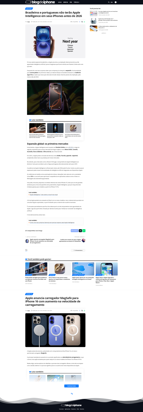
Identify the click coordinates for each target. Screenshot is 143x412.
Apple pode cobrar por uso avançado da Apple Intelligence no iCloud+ (83, 278)
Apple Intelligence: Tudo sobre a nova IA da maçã (44, 194)
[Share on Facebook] (80, 22)
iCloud (75, 275)
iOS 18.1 (71, 147)
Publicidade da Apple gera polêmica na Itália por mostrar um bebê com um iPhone (36, 279)
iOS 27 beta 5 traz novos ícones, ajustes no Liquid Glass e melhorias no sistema (59, 279)
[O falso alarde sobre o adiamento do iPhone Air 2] (93, 28)
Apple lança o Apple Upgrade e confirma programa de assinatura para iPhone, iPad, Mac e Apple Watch (106, 280)
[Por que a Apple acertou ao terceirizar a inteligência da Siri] (93, 13)
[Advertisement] (104, 56)
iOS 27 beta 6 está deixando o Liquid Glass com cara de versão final (73, 136)
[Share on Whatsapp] (84, 22)
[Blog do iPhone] (40, 2)
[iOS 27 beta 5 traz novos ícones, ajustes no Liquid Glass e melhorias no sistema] (60, 269)
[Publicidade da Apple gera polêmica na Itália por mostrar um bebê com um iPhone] (36, 269)
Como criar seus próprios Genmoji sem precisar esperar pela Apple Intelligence (52, 222)
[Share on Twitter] (82, 22)
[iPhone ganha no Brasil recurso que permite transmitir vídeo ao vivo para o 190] (55, 128)
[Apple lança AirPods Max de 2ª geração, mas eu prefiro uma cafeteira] (93, 21)
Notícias (29, 8)
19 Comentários (78, 250)
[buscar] (109, 2)
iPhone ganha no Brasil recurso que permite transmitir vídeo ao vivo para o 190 (55, 136)
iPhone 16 (29, 294)
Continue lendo (71, 386)
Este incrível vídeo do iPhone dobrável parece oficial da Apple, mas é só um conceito (37, 136)
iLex (28, 21)
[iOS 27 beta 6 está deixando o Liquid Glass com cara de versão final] (73, 128)
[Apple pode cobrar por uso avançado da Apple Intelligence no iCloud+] (83, 269)
